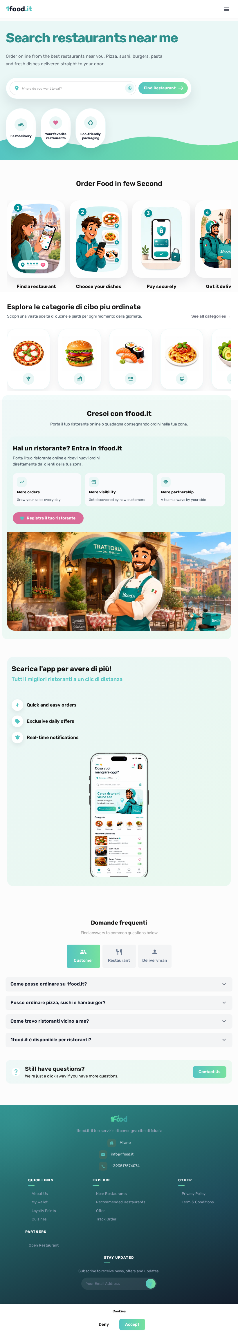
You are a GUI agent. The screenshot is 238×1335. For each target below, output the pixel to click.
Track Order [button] (106, 1219)
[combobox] (73, 88)
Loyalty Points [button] (44, 1211)
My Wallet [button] (40, 1202)
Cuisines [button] (39, 1219)
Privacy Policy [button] (193, 1193)
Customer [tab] (83, 960)
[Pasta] (181, 359)
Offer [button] (100, 1211)
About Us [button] (40, 1193)
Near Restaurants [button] (111, 1193)
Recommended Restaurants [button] (120, 1202)
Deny (104, 1324)
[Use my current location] (129, 88)
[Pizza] (28, 359)
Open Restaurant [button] (44, 1245)
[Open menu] (226, 9)
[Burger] (79, 359)
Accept (132, 1324)
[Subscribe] (151, 1284)
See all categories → (211, 316)
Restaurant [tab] (119, 960)
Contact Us (210, 1071)
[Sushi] (130, 359)
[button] (119, 984)
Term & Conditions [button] (198, 1202)
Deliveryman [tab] (154, 960)
